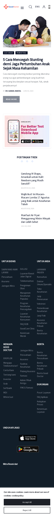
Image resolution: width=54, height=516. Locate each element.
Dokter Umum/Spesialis (44, 283)
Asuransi (5, 281)
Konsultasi (42, 276)
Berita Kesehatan (42, 332)
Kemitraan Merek (25, 334)
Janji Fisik (41, 315)
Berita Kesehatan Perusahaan (42, 355)
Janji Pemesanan (42, 298)
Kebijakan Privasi (41, 403)
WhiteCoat (8, 397)
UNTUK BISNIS (9, 261)
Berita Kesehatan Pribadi (42, 365)
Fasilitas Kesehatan (25, 365)
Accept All (27, 502)
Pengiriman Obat (25, 287)
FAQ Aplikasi (42, 397)
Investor (7, 379)
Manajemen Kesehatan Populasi (25, 295)
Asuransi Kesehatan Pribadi (42, 323)
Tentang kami (9, 374)
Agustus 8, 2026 (27, 208)
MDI (5, 392)
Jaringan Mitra (8, 285)
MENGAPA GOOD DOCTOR (7, 347)
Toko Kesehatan (42, 290)
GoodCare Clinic (27, 328)
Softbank (7, 388)
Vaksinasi (41, 303)
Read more (11, 99)
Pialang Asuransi (27, 371)
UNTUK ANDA (43, 261)
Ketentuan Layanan (42, 410)
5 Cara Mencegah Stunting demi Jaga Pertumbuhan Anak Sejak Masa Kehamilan (26, 64)
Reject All (27, 510)
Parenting (21, 53)
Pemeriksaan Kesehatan (43, 310)
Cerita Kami (8, 370)
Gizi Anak (8, 53)
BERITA (40, 344)
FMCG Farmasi (26, 387)
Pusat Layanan (44, 392)
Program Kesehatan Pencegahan (26, 306)
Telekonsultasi (27, 281)
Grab (5, 383)
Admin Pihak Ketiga (25, 382)
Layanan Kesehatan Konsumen (25, 316)
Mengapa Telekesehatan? (10, 364)
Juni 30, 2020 (28, 91)
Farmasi (23, 375)
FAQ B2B (24, 324)
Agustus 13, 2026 (28, 188)
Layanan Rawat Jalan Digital (27, 275)
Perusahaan (7, 276)
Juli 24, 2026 (26, 226)
